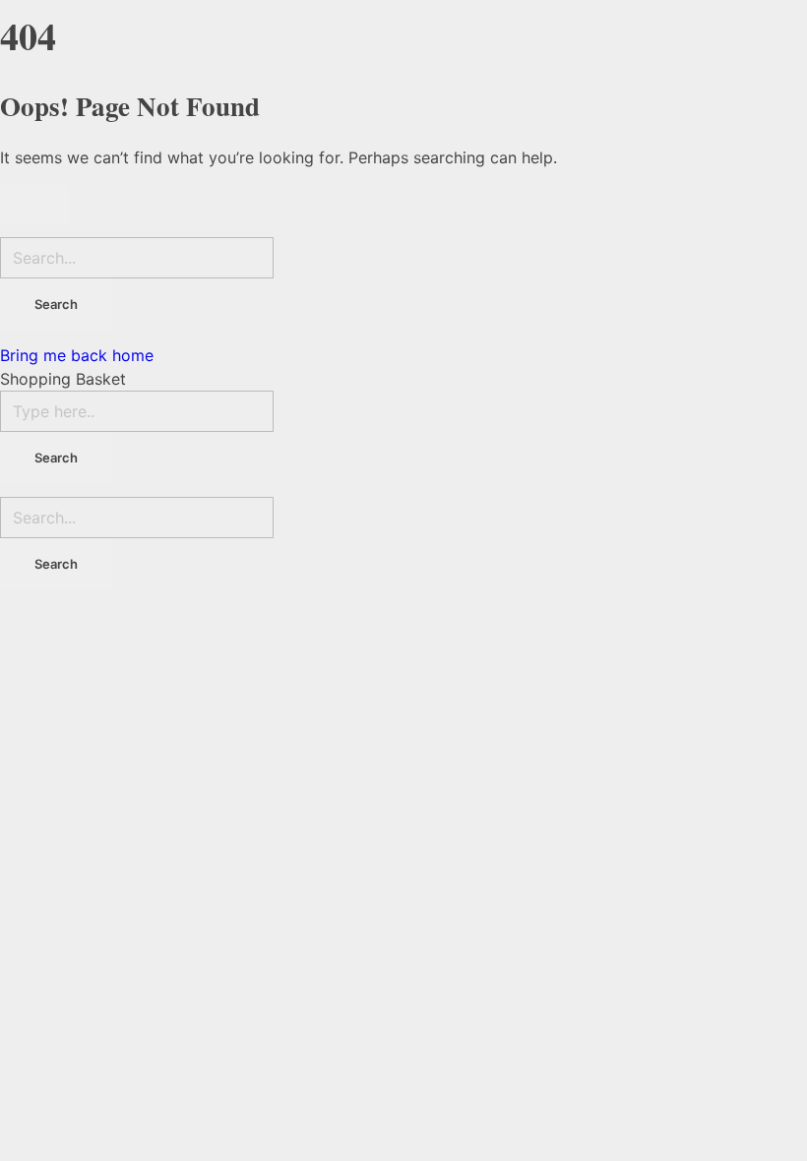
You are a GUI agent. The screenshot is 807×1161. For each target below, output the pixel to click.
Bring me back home (77, 355)
